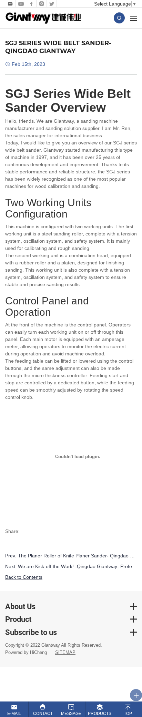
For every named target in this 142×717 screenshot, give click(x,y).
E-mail (14, 713)
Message (71, 713)
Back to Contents (23, 577)
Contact (43, 713)
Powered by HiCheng (26, 652)
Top (128, 713)
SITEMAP (65, 652)
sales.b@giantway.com (9, 4)
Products (99, 713)
